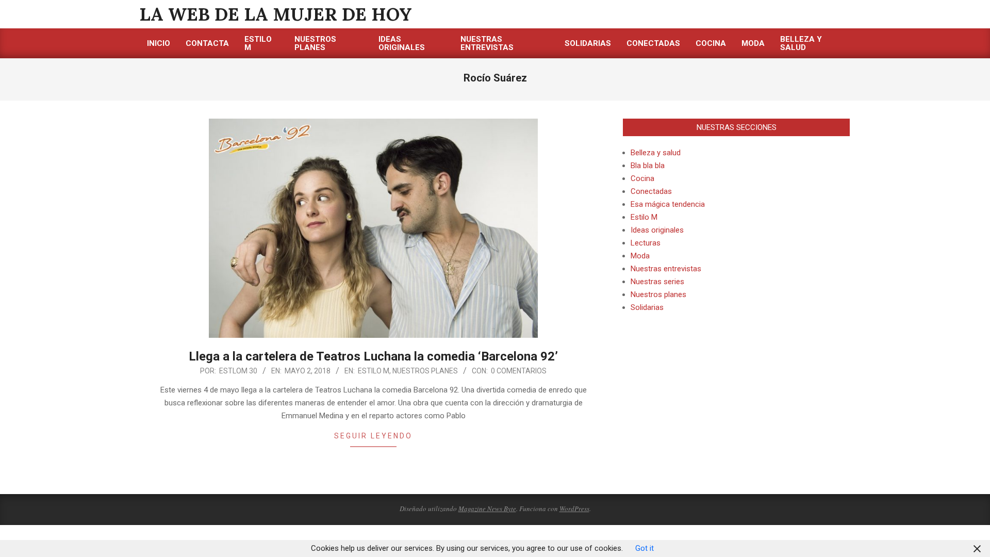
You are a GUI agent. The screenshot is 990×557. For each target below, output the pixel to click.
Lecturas (646, 243)
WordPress (574, 508)
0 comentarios (519, 371)
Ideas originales (657, 230)
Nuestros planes (425, 371)
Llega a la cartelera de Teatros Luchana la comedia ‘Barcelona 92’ (373, 356)
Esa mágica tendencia (668, 204)
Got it (644, 548)
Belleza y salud (656, 152)
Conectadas (651, 191)
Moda (640, 255)
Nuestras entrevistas (666, 268)
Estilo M (373, 371)
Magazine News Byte (487, 508)
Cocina (642, 178)
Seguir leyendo (373, 436)
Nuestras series (657, 281)
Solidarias (647, 307)
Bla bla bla (648, 165)
